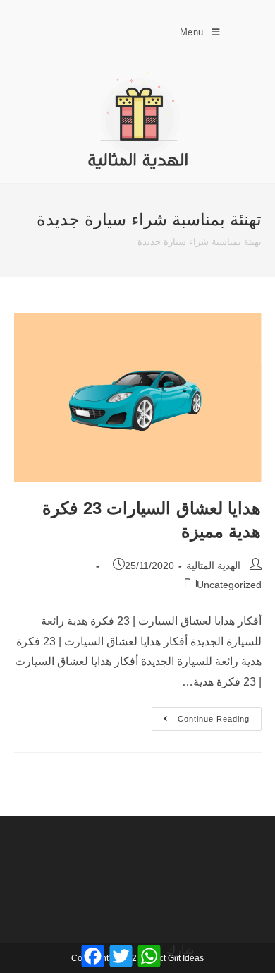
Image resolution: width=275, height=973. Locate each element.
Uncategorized (229, 584)
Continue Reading (201, 715)
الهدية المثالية (213, 565)
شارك (180, 950)
